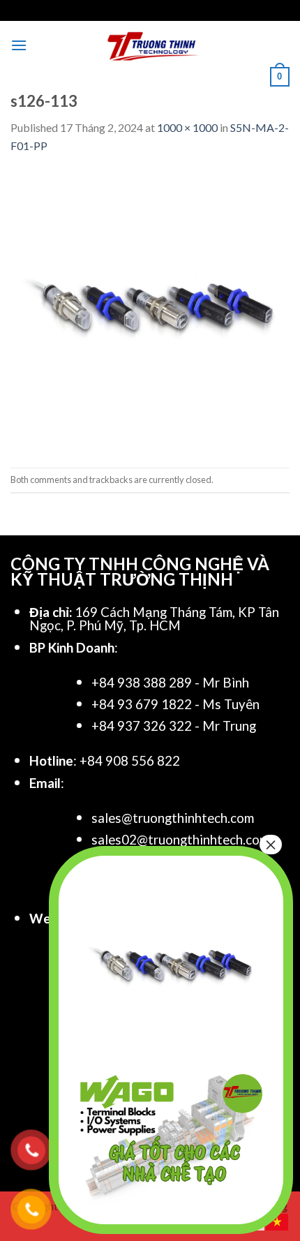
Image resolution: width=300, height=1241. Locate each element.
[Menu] (18, 45)
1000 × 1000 (187, 127)
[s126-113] (150, 309)
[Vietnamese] (278, 1220)
